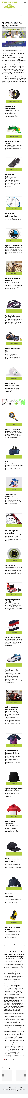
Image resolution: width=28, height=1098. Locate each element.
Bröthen (22, 70)
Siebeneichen (5, 72)
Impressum (21, 1089)
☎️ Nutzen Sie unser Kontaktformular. (12, 1059)
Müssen (13, 73)
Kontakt (17, 1090)
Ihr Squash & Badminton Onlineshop (15, 946)
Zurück (20, 16)
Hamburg (10, 963)
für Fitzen (24, 946)
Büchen (10, 72)
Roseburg (15, 72)
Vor (24, 16)
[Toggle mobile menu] (25, 2)
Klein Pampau (20, 72)
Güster (3, 73)
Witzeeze (17, 73)
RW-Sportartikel (4, 946)
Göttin (8, 73)
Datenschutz (12, 1090)
